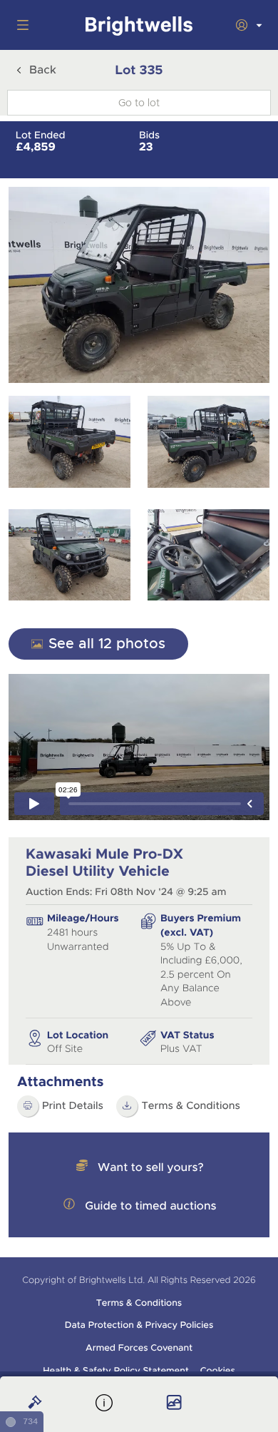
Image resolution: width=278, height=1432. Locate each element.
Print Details (72, 1106)
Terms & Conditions (190, 1106)
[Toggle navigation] (20, 25)
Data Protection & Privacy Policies (139, 1325)
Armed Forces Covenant (139, 1348)
